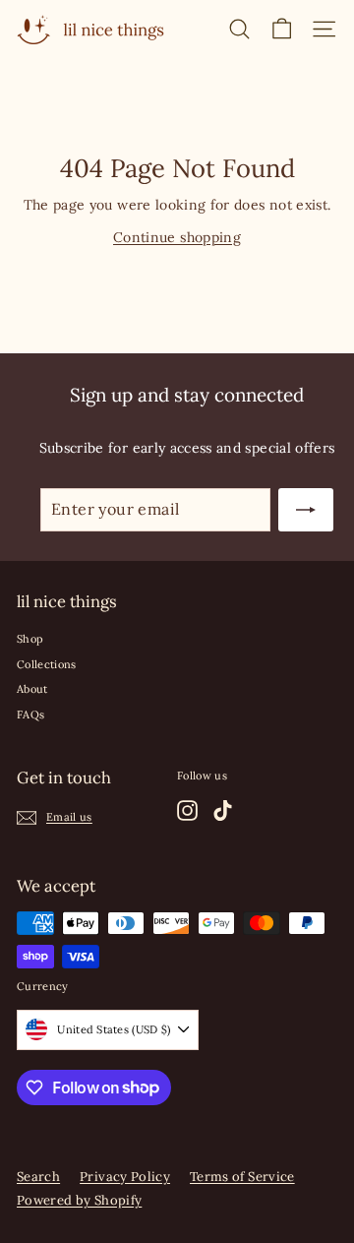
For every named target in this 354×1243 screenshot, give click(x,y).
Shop (30, 639)
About (32, 689)
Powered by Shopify (79, 1200)
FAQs (30, 714)
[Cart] (282, 29)
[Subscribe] (305, 509)
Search (38, 1176)
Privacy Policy (125, 1176)
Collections (47, 664)
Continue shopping (177, 237)
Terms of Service (242, 1176)
